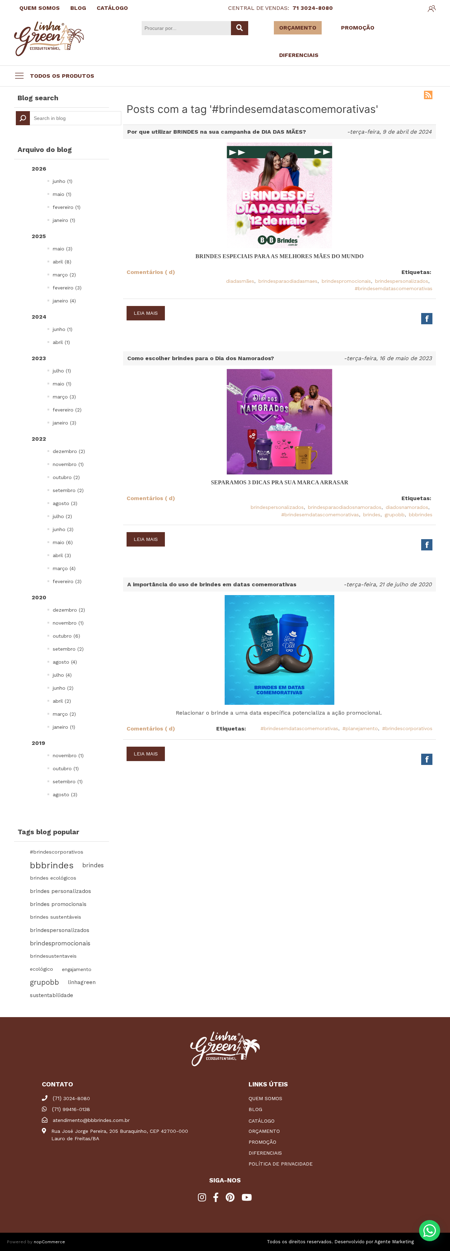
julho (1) (62, 371)
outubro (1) (66, 768)
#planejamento (360, 728)
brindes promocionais (58, 904)
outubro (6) (66, 636)
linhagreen (82, 982)
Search (23, 118)
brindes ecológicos (53, 878)
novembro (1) (68, 464)
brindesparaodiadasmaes (287, 281)
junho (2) (63, 688)
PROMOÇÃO (357, 27)
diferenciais (265, 1153)
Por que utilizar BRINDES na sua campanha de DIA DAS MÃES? (216, 131)
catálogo (262, 1121)
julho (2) (62, 516)
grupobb (44, 982)
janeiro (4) (64, 301)
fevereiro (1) (67, 207)
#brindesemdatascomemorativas (393, 288)
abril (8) (62, 261)
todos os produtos (62, 75)
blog (255, 1109)
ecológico (41, 969)
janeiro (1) (64, 220)
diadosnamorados (407, 507)
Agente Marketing (394, 1241)
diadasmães (240, 281)
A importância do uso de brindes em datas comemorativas (211, 584)
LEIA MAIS (146, 313)
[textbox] (68, 118)
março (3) (64, 397)
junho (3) (63, 529)
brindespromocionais (60, 943)
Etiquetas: (416, 272)
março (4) (64, 568)
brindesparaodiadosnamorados (344, 507)
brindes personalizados (60, 891)
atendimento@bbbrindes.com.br (91, 1120)
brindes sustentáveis (55, 917)
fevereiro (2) (67, 410)
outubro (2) (66, 477)
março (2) (64, 274)
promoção (262, 1142)
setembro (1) (68, 781)
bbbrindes (51, 865)
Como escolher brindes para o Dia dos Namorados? (200, 358)
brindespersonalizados (59, 930)
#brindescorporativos (56, 852)
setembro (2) (68, 490)
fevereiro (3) (67, 288)
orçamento (264, 1131)
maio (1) (62, 194)
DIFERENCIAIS (299, 55)
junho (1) (62, 181)
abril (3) (62, 555)
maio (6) (63, 542)
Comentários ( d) (151, 272)
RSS (428, 95)
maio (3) (62, 248)
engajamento (76, 969)
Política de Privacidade (281, 1164)
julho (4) (62, 675)
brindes (93, 865)
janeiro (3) (64, 423)
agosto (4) (65, 662)
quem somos (265, 1098)
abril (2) (62, 701)
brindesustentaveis (53, 956)
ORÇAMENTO (297, 27)
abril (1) (61, 342)
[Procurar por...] (239, 28)
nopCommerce (49, 1241)
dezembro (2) (69, 451)
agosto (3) (65, 503)
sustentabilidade (51, 995)
